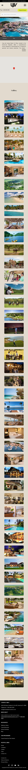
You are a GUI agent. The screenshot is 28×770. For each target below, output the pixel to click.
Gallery (23, 38)
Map (14, 38)
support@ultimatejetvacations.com (9, 717)
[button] (2, 5)
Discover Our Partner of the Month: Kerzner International (14, 1)
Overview (5, 38)
